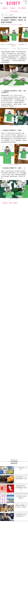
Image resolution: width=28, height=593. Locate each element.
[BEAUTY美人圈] (13, 3)
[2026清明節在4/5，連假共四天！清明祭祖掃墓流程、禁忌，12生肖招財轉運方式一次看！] (7, 479)
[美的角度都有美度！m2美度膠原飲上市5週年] (7, 488)
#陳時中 (15, 202)
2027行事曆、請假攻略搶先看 (21, 497)
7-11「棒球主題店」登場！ (21, 468)
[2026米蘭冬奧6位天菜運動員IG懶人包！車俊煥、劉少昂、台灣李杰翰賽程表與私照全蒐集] (7, 517)
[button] (19, 49)
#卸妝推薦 (12, 8)
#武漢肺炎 (5, 202)
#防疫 (10, 202)
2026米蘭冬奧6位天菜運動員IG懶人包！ (21, 515)
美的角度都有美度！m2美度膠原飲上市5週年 (21, 487)
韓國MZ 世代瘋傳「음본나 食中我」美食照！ (21, 506)
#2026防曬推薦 (22, 8)
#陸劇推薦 (4, 8)
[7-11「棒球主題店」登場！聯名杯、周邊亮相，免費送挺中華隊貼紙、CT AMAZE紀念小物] (7, 470)
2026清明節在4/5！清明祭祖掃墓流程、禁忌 (21, 477)
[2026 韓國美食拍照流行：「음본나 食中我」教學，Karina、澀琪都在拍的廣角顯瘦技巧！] (7, 508)
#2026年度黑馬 (14, 11)
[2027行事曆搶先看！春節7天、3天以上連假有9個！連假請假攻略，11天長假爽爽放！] (7, 499)
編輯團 (20, 24)
